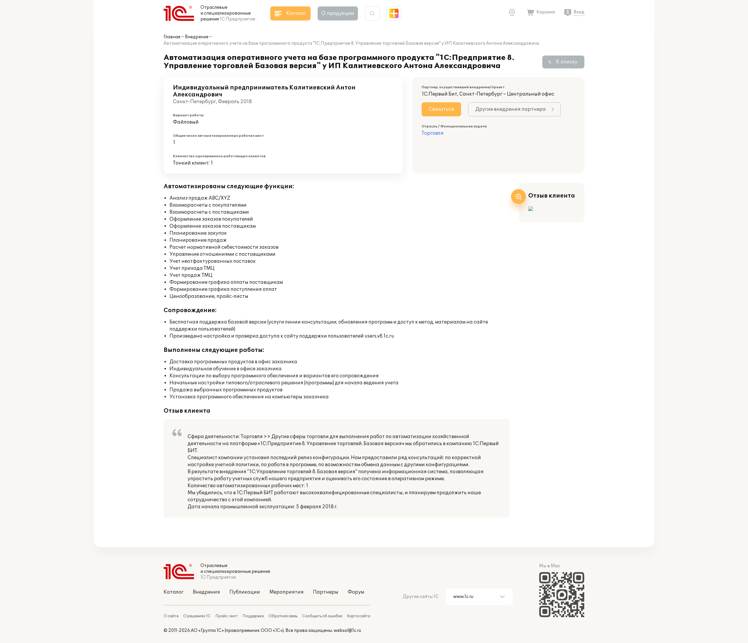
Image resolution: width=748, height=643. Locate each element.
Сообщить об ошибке (322, 616)
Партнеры (325, 592)
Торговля (433, 133)
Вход (579, 12)
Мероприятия (286, 592)
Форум (356, 592)
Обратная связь (283, 616)
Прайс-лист (226, 616)
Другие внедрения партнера (510, 109)
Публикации (244, 592)
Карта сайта (358, 616)
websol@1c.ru (347, 630)
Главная (172, 36)
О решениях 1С (197, 616)
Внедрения (196, 36)
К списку (566, 62)
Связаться (441, 109)
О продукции (337, 13)
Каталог (173, 592)
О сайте (171, 616)
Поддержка (253, 616)
